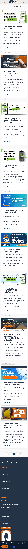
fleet (3, 99)
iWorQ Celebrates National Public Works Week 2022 (12, 425)
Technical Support (5, 516)
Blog (2, 477)
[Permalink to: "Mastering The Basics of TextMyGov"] (14, 16)
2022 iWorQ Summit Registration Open (11, 251)
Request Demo (5, 520)
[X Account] (12, 462)
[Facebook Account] (7, 462)
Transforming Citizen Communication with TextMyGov (12, 120)
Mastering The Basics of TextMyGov (13, 27)
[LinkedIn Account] (3, 462)
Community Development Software (10, 504)
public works (22, 99)
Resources (4, 484)
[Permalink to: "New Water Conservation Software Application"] (14, 373)
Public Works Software (7, 500)
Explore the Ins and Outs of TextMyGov (13, 166)
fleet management (9, 99)
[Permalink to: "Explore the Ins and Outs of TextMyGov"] (14, 155)
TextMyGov (4, 52)
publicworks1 (11, 363)
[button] (23, 2)
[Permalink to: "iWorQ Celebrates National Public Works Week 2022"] (14, 413)
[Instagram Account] (16, 462)
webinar (9, 52)
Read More (6, 48)
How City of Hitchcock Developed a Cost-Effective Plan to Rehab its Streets (12, 337)
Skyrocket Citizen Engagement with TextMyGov (10, 291)
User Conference (5, 481)
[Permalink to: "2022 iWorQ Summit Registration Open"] (14, 240)
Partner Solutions (5, 507)
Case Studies (4, 474)
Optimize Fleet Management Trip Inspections (10, 73)
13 (20, 453)
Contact (3, 513)
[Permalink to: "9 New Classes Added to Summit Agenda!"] (14, 200)
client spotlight (5, 361)
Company (4, 467)
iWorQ (16, 99)
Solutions (4, 497)
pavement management (14, 361)
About (2, 470)
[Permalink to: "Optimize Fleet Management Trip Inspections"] (14, 61)
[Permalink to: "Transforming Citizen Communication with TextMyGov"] (14, 108)
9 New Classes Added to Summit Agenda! (13, 211)
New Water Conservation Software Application (13, 384)
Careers (3, 491)
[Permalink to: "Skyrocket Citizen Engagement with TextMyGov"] (14, 279)
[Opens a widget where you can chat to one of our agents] (4, 546)
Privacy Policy (4, 523)
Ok (14, 547)
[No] (26, 545)
